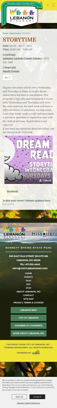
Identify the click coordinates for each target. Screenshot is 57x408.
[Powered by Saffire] (36, 353)
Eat (28, 284)
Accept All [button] (37, 397)
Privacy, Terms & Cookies (28, 303)
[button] (49, 6)
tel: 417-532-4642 (30, 264)
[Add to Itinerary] (10, 77)
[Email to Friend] (6, 77)
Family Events (15, 33)
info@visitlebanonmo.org (30, 268)
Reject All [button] (19, 397)
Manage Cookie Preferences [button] (28, 403)
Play (28, 281)
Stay (28, 288)
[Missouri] (42, 235)
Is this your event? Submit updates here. (27, 200)
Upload (47, 180)
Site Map (28, 299)
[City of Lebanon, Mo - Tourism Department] (22, 14)
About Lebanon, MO (28, 292)
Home (28, 273)
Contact (28, 295)
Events (5, 33)
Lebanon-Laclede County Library (22, 58)
